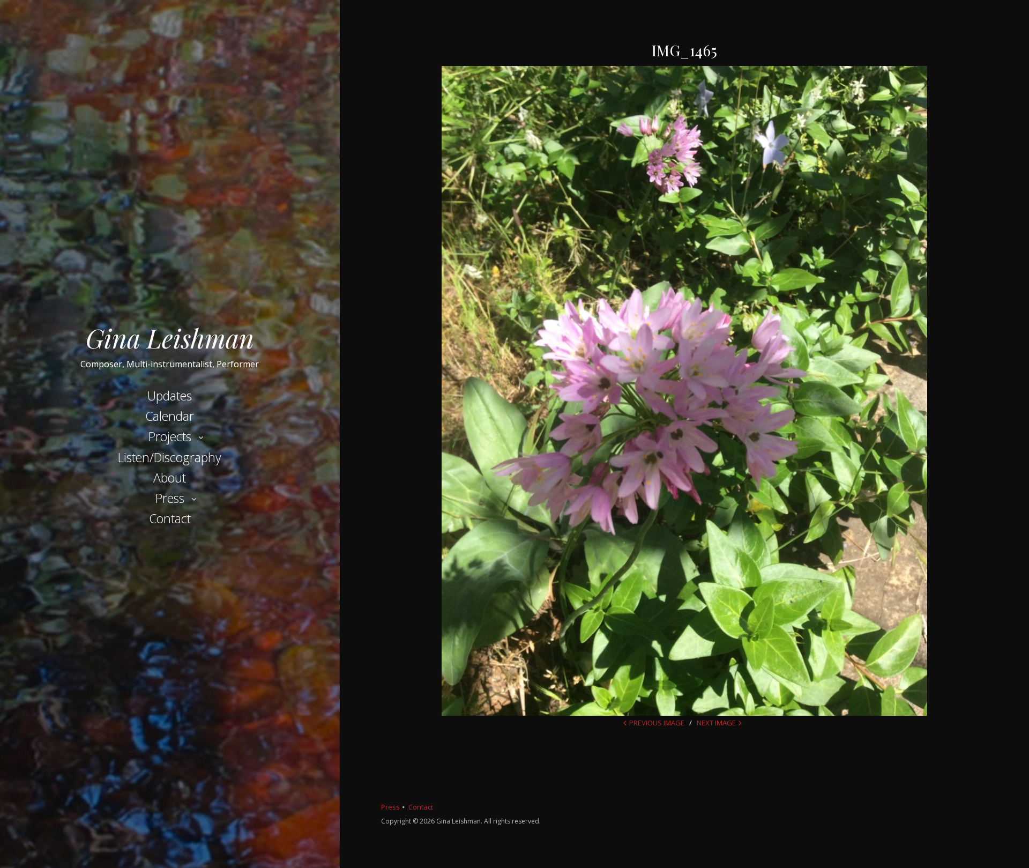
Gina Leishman (170, 338)
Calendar (169, 416)
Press (169, 498)
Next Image (716, 723)
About (169, 477)
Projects (169, 436)
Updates (169, 395)
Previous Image (656, 723)
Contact (170, 518)
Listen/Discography (169, 457)
